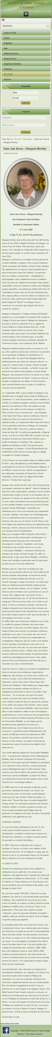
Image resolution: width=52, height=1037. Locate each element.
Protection (8, 69)
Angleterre (8, 43)
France (7, 38)
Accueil (17, 139)
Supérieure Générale (12, 64)
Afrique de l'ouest (11, 53)
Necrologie (8, 74)
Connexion (25, 132)
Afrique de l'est (10, 59)
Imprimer (7, 153)
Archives (7, 79)
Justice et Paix (10, 33)
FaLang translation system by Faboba (10, 1023)
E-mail (15, 153)
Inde (5, 48)
